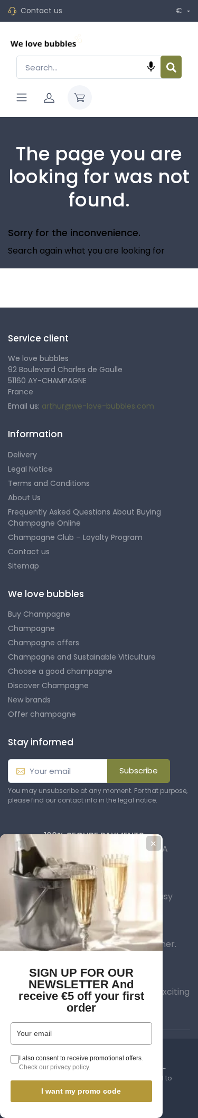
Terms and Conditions (49, 483)
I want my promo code (81, 1091)
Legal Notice (30, 469)
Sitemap (23, 566)
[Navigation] (21, 97)
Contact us (41, 10)
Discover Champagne (48, 685)
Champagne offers (43, 642)
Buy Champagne (39, 614)
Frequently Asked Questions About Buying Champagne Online (84, 517)
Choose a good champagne (60, 671)
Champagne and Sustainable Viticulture (82, 657)
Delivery (22, 454)
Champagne (31, 628)
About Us (24, 497)
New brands (29, 700)
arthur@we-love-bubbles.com (98, 406)
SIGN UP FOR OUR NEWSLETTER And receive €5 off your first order (81, 990)
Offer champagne (42, 714)
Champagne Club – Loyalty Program (75, 537)
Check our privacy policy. (54, 1067)
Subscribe (138, 770)
